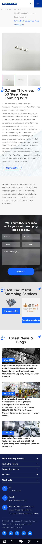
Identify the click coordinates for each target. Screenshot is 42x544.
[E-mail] (4, 541)
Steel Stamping (20, 17)
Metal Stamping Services (23, 13)
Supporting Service (10, 469)
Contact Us (12, 168)
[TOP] (38, 541)
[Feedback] (29, 541)
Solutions (6, 474)
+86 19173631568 (15, 489)
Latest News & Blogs (21, 340)
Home (16, 9)
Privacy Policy (16, 527)
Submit (21, 271)
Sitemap (5, 527)
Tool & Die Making (10, 464)
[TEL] (12, 541)
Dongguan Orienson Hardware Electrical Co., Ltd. (19, 522)
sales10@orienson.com (17, 498)
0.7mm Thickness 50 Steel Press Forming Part (26, 23)
